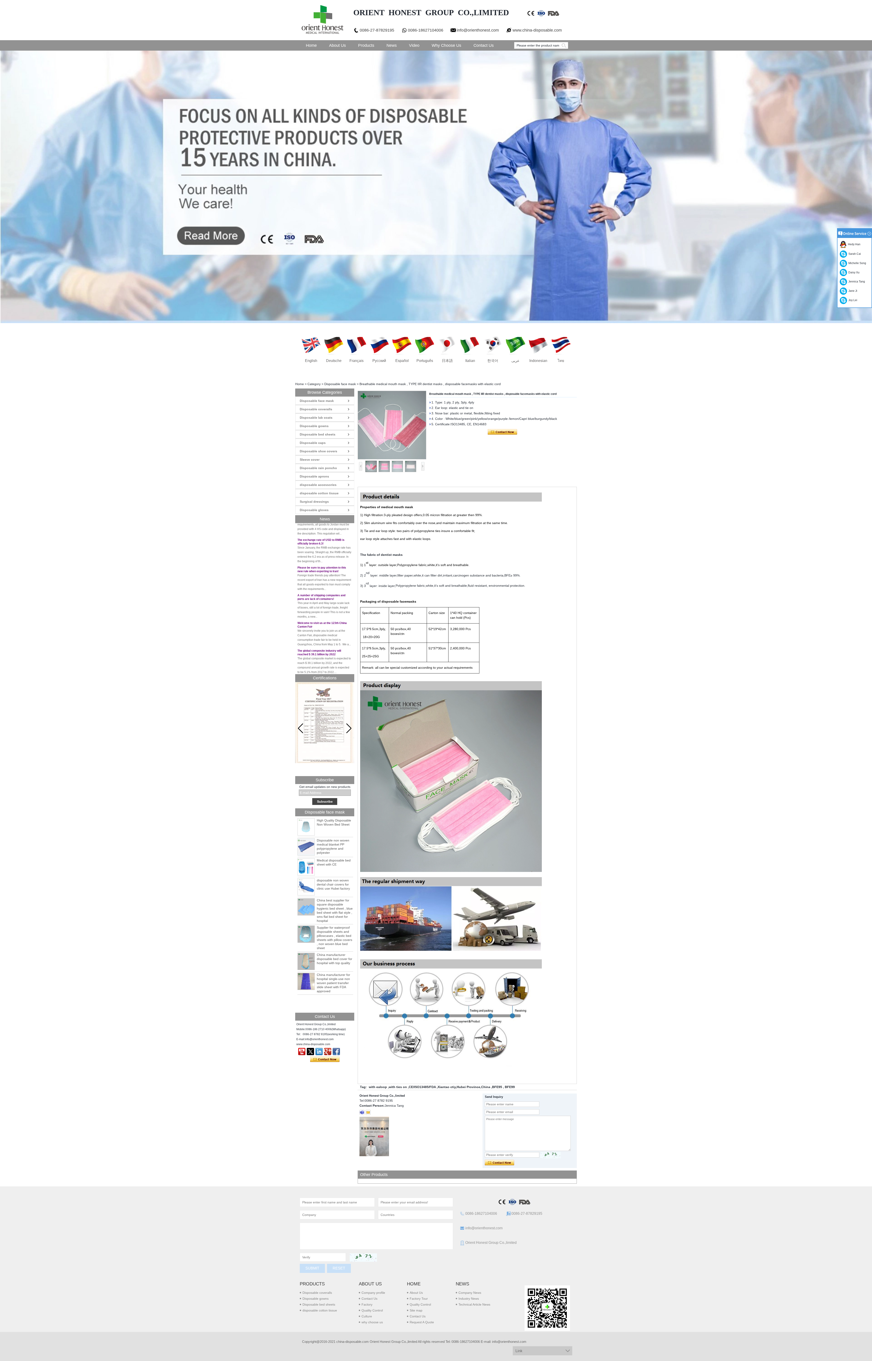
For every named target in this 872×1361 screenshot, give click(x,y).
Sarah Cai (854, 253)
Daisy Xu (853, 272)
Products (366, 45)
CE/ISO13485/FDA (422, 1087)
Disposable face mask (340, 384)
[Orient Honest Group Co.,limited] (322, 20)
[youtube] (301, 1051)
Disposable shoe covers (318, 451)
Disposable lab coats (316, 417)
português (424, 361)
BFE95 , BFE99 (503, 1087)
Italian (470, 361)
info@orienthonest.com (478, 30)
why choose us (372, 1322)
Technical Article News (474, 1304)
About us (370, 1283)
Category (314, 384)
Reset (339, 1268)
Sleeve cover (310, 459)
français (356, 361)
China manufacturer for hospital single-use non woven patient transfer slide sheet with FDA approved (333, 983)
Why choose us (446, 45)
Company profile (373, 1292)
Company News (469, 1292)
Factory (367, 1304)
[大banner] (436, 187)
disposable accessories (318, 485)
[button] (349, 728)
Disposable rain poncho (318, 468)
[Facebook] (336, 1051)
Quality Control (372, 1310)
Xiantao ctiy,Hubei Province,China (464, 1087)
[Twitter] (310, 1051)
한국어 (492, 361)
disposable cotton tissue (319, 493)
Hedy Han (853, 244)
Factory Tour (419, 1298)
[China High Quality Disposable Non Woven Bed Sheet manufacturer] (306, 827)
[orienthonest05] (361, 1112)
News (391, 45)
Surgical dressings (314, 501)
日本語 (447, 361)
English (311, 361)
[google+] (327, 1051)
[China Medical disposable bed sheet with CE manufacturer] (306, 867)
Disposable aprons (314, 476)
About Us (337, 45)
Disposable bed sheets (317, 434)
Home (311, 45)
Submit (312, 1268)
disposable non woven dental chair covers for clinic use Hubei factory (333, 884)
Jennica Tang (856, 281)
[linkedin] (319, 1051)
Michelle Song (856, 263)
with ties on (398, 1087)
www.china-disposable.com (537, 30)
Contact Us (483, 45)
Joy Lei (852, 300)
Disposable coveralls (316, 409)
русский (379, 361)
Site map (416, 1310)
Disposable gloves (314, 510)
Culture (367, 1316)
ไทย (561, 361)
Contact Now (324, 1059)
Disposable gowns (314, 426)
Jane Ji (852, 290)
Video (414, 45)
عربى (515, 361)
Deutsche (334, 361)
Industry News (468, 1298)
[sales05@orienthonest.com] (368, 1112)
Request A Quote (422, 1322)
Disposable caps (313, 443)
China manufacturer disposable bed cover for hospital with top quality (334, 959)
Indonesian (538, 361)
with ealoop (378, 1087)
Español (402, 361)
